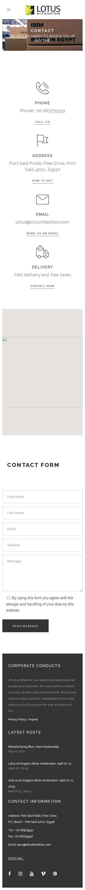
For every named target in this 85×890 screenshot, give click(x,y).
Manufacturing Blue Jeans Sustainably (33, 746)
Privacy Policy (17, 719)
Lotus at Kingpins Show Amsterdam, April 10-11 (39, 763)
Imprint (33, 719)
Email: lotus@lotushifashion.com (29, 844)
